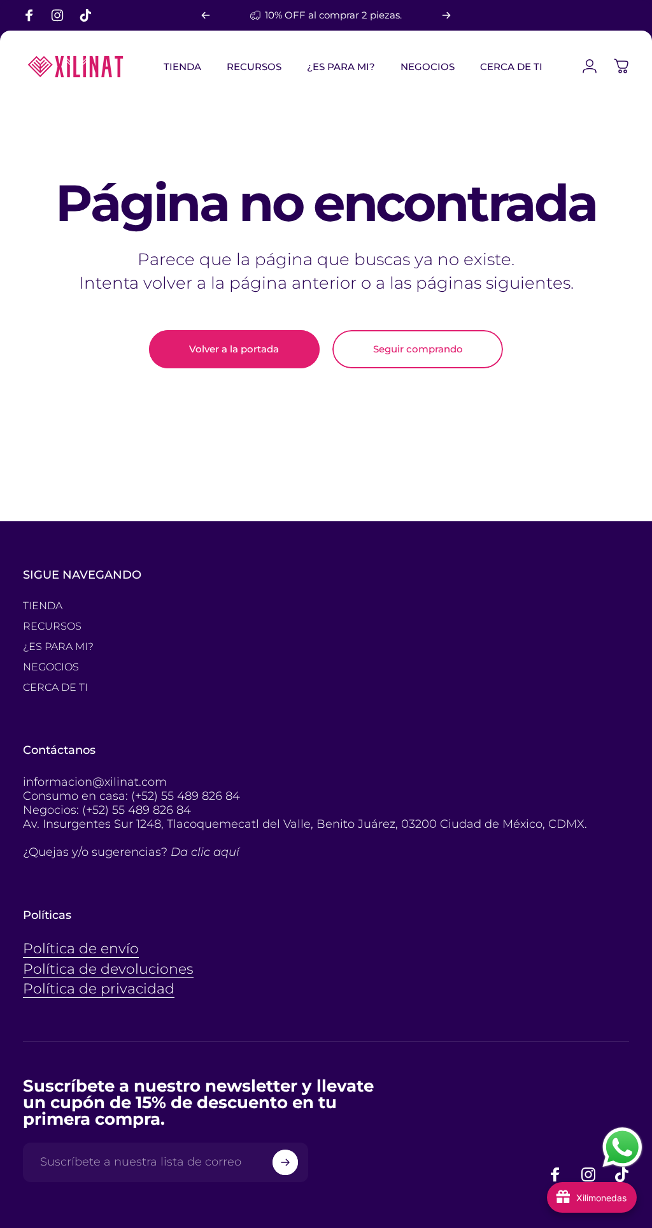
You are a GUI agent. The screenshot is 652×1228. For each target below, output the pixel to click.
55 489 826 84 (200, 796)
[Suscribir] (285, 1162)
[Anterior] (206, 15)
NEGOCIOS (51, 667)
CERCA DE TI (55, 687)
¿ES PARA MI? (58, 646)
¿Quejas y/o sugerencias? (131, 852)
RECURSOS (52, 626)
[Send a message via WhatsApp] (622, 1147)
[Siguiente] (446, 15)
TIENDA (42, 606)
